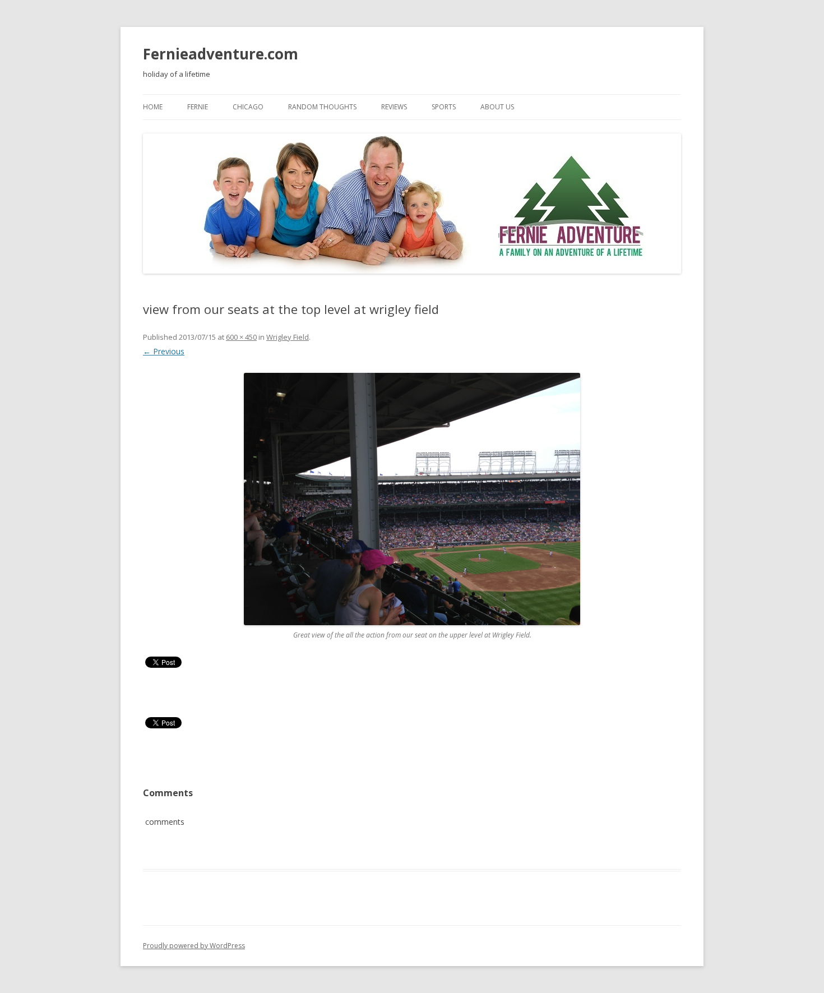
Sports (444, 107)
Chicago (248, 107)
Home (153, 107)
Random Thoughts (322, 107)
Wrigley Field (287, 337)
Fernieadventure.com (220, 54)
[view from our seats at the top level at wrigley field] (412, 499)
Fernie (197, 107)
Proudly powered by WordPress (194, 945)
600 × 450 (241, 337)
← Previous (163, 351)
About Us (497, 107)
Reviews (394, 107)
